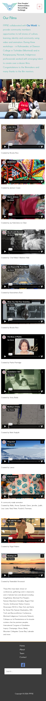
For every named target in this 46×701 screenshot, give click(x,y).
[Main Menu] (39, 6)
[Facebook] (23, 665)
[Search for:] (23, 671)
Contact (23, 657)
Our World (32, 25)
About (22, 649)
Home (22, 645)
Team (22, 653)
